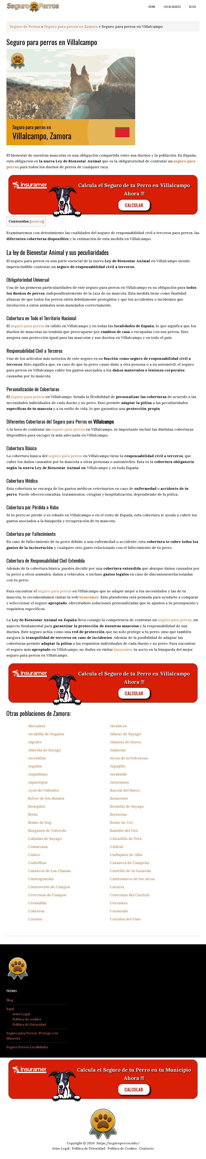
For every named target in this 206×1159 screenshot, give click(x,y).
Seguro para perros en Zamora (71, 26)
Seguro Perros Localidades (27, 1047)
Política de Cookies (122, 1148)
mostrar (36, 221)
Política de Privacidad (29, 1024)
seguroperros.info (36, 6)
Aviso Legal (21, 1014)
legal (10, 1009)
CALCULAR (134, 205)
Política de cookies (26, 1019)
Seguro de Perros (25, 26)
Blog (9, 1000)
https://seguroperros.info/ (118, 1143)
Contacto (146, 1148)
